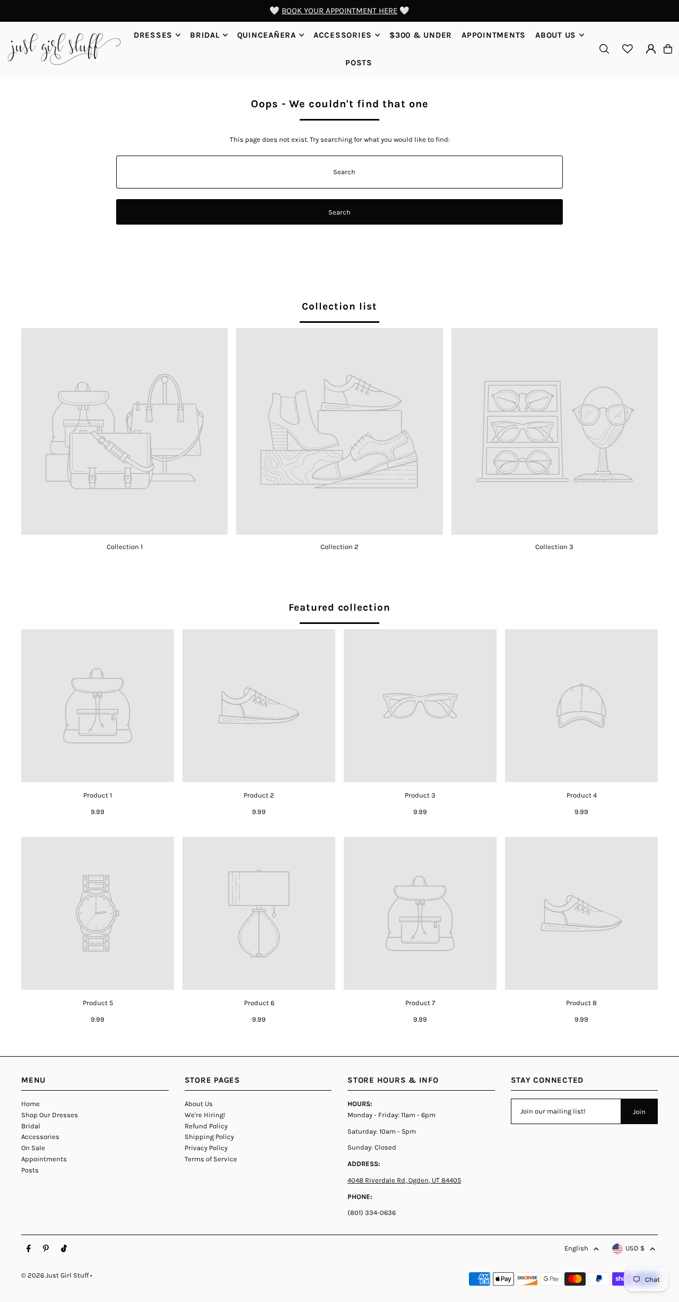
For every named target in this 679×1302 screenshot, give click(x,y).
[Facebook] (29, 1249)
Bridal (30, 1126)
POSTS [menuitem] (358, 62)
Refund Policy (206, 1126)
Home (30, 1104)
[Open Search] (604, 49)
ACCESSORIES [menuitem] (343, 35)
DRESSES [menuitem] (153, 35)
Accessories (40, 1137)
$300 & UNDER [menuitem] (420, 35)
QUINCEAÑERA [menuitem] (266, 35)
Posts (30, 1170)
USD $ (635, 1248)
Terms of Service (211, 1159)
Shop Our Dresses (49, 1115)
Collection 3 (554, 547)
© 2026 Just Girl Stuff (55, 1275)
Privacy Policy (206, 1148)
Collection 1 (125, 547)
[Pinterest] (46, 1249)
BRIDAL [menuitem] (205, 35)
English (576, 1248)
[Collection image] (124, 431)
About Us (199, 1104)
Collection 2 (339, 547)
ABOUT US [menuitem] (555, 35)
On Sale (33, 1148)
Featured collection (339, 607)
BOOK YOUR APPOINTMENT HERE (339, 10)
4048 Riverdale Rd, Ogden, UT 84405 (404, 1180)
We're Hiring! (205, 1115)
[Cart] (668, 49)
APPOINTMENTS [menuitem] (494, 35)
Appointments (44, 1159)
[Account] (651, 49)
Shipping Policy (209, 1137)
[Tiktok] (64, 1249)
